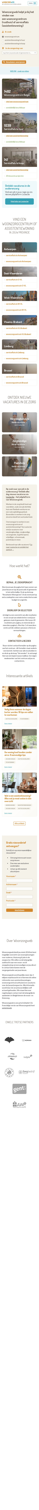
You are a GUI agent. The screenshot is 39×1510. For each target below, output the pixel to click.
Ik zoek (8, 31)
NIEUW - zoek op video (19, 71)
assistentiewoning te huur (15, 40)
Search (5, 56)
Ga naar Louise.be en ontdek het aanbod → (19, 547)
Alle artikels (19, 823)
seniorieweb (7, 1008)
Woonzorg (8, 2)
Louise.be (10, 496)
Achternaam (11, 884)
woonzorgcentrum (12, 36)
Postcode (10, 901)
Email (8, 892)
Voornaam (10, 876)
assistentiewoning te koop (15, 43)
